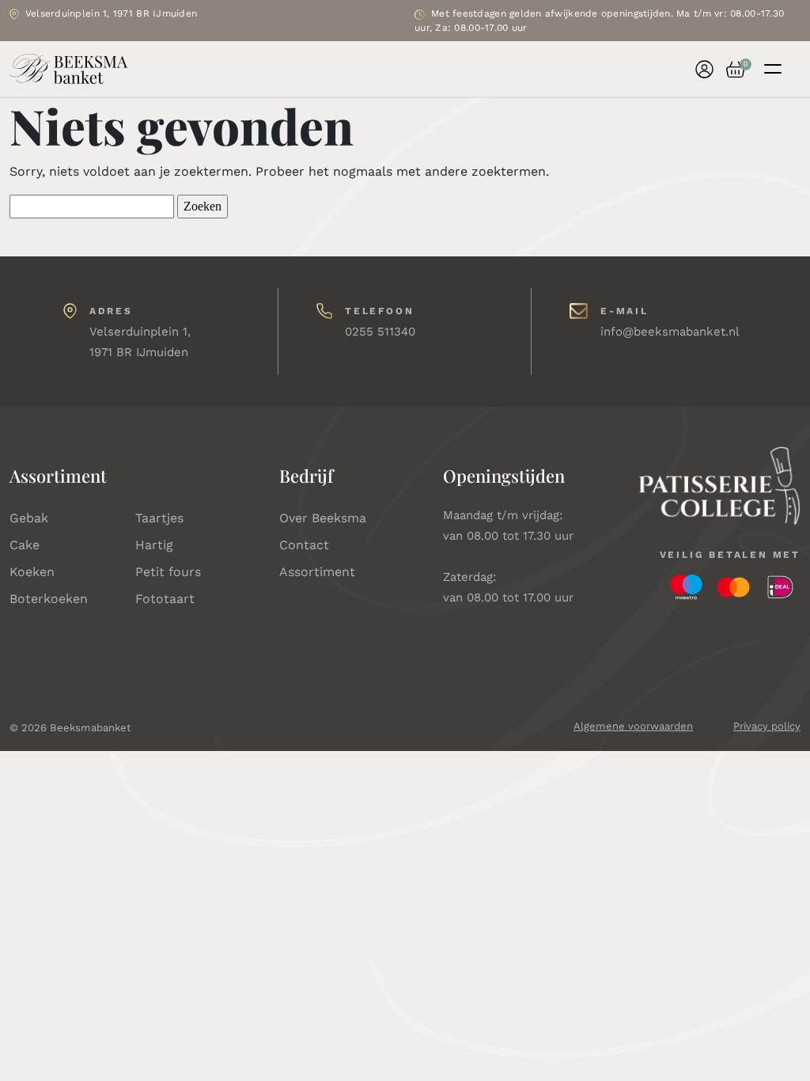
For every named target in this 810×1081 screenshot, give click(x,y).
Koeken (32, 571)
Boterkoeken (48, 598)
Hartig (154, 544)
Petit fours (168, 571)
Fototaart (165, 598)
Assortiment (317, 571)
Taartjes (159, 517)
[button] (729, 69)
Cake (24, 544)
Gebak (28, 517)
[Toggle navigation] (773, 69)
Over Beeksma (322, 517)
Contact (304, 544)
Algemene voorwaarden (633, 726)
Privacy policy (767, 726)
